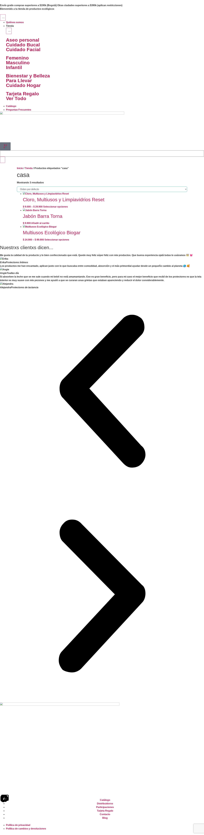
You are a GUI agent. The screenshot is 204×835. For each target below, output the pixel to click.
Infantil (14, 67)
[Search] (2, 160)
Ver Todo (16, 98)
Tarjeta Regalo (22, 93)
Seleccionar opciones (55, 206)
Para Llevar (19, 80)
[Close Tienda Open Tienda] (9, 31)
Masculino (18, 62)
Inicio (20, 168)
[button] (102, 391)
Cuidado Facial (23, 49)
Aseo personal (22, 40)
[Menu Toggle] (3, 17)
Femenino (17, 58)
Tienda (29, 168)
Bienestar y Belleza (28, 75)
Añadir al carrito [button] (40, 223)
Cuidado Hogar (23, 85)
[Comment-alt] (5, 798)
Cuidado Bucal (23, 44)
